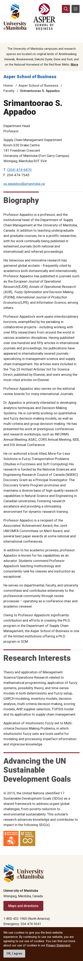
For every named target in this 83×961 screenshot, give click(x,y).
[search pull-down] (66, 9)
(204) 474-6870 (19, 170)
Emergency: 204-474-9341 (22, 924)
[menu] (76, 9)
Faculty (8, 91)
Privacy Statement (58, 945)
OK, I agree (14, 953)
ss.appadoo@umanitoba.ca (24, 184)
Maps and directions (23, 906)
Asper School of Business (29, 76)
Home (8, 85)
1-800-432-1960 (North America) (26, 919)
